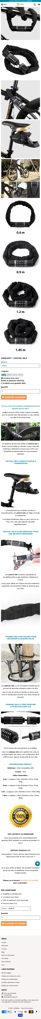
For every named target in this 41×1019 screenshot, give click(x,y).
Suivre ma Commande (7, 955)
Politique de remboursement (9, 985)
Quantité (4, 387)
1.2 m (14, 375)
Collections (4, 945)
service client (24, 854)
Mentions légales (6, 973)
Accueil (3, 942)
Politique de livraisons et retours (10, 976)
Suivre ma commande (9, 993)
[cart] (39, 4)
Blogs (3, 952)
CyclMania (16, 1008)
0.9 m (9, 375)
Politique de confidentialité (9, 979)
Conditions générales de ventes (10, 982)
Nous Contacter (6, 961)
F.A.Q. (3, 965)
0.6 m (4, 375)
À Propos (4, 949)
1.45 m (20, 375)
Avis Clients (4, 958)
